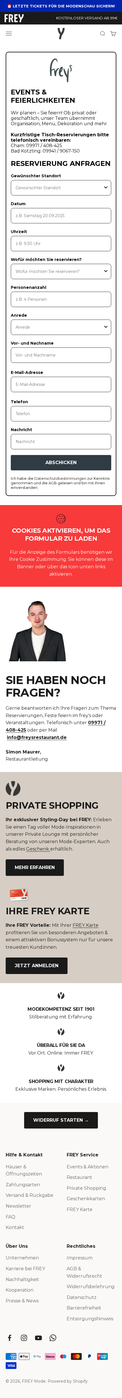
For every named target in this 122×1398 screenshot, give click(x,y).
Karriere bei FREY (25, 1268)
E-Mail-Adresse (27, 372)
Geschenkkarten (86, 1198)
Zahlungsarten (23, 1184)
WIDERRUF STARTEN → (61, 1120)
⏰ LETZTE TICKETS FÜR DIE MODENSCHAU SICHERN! (61, 6)
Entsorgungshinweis (90, 1318)
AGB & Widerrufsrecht (84, 1272)
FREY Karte (85, 925)
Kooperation (19, 1290)
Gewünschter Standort (36, 175)
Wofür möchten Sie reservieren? (46, 259)
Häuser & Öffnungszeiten (24, 1170)
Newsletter (18, 1206)
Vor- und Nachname (32, 343)
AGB (53, 483)
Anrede (19, 315)
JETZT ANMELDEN (36, 965)
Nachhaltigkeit (22, 1279)
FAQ (10, 1217)
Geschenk (38, 849)
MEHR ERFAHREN (35, 867)
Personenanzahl (28, 287)
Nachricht (21, 429)
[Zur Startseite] (14, 18)
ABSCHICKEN (61, 462)
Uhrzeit (19, 231)
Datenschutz (81, 1297)
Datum (18, 203)
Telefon (19, 401)
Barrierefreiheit (84, 1308)
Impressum (79, 1258)
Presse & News (22, 1301)
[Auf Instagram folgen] (24, 1338)
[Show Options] (106, 187)
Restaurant (79, 1177)
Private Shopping (86, 1188)
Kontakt (15, 1227)
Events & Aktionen (87, 1167)
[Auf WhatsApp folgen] (53, 1338)
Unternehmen (22, 1258)
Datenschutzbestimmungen (60, 478)
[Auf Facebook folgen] (9, 1338)
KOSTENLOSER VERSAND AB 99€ (86, 18)
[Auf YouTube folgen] (38, 1338)
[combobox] (59, 187)
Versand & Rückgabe (29, 1195)
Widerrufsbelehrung (91, 1286)
